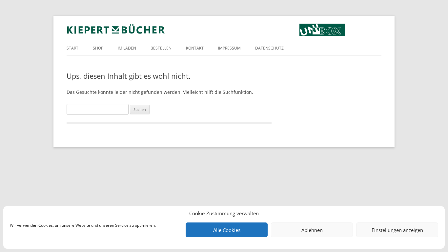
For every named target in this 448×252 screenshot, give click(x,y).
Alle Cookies (226, 230)
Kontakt (195, 48)
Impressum (229, 48)
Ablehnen (312, 230)
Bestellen (161, 48)
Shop (98, 48)
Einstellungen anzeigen (397, 230)
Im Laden (127, 48)
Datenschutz (269, 48)
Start (72, 48)
